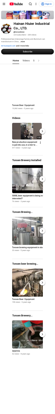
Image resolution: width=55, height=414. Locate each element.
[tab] (15, 60)
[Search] (30, 4)
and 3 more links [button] (22, 46)
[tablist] (27, 60)
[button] (38, 60)
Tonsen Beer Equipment (23, 105)
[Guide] (4, 4)
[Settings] (36, 4)
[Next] (42, 131)
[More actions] (40, 142)
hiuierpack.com (9, 46)
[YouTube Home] (16, 4)
